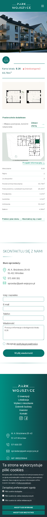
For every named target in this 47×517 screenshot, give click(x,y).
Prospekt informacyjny (32, 163)
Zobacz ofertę (34, 124)
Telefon (6, 314)
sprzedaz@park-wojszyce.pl (21, 283)
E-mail (6, 304)
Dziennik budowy (23, 406)
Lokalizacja (23, 400)
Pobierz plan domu (10, 219)
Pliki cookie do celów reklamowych (18, 500)
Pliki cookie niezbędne (13, 491)
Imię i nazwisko (10, 295)
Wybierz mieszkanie (23, 403)
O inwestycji (23, 396)
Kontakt (23, 413)
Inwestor (23, 410)
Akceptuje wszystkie (23, 512)
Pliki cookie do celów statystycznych (19, 496)
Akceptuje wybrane (23, 507)
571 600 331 (14, 278)
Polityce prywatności (24, 483)
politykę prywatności (27, 343)
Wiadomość (8, 323)
